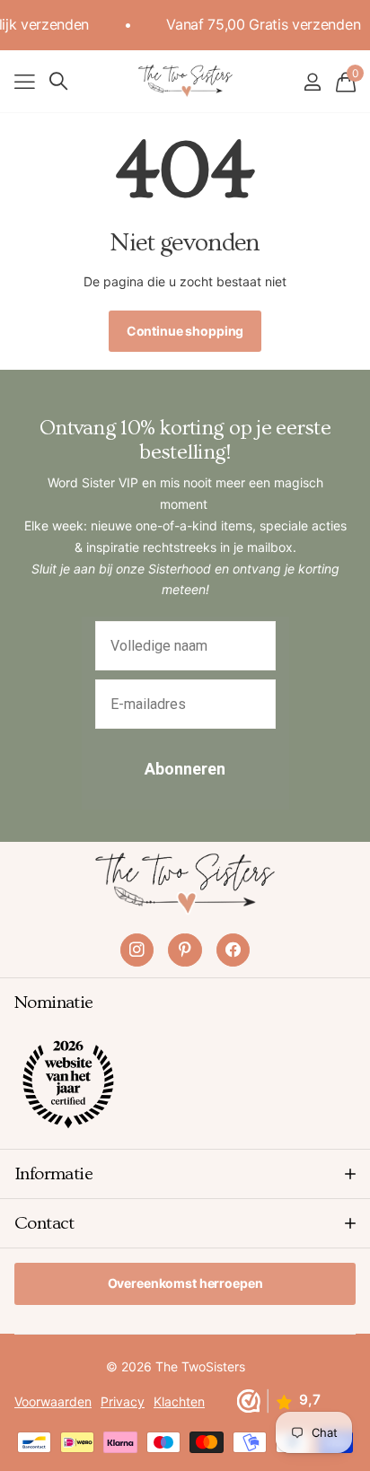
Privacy (123, 1401)
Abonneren (185, 768)
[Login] (312, 81)
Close (185, 1174)
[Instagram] (137, 950)
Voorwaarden (53, 1401)
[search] (58, 81)
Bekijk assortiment (24, 81)
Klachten (179, 1401)
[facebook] (233, 950)
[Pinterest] (184, 950)
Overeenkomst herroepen (185, 1283)
